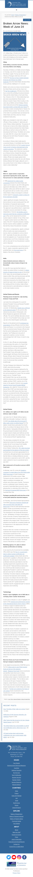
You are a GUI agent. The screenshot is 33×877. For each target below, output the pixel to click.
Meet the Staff (16, 832)
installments (13, 91)
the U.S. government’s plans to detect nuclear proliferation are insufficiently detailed (15, 554)
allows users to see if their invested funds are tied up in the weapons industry (15, 669)
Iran (17, 798)
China (11, 699)
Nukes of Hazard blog (25, 699)
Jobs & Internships (16, 839)
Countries (16, 768)
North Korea (16, 803)
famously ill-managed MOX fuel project (15, 490)
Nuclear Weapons (16, 782)
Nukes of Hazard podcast (16, 816)
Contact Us (16, 844)
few (9, 91)
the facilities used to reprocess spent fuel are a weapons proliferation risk (16, 214)
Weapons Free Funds (13, 671)
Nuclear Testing (16, 780)
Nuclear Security (16, 777)
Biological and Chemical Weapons (16, 765)
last (6, 91)
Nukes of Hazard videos (16, 819)
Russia (16, 805)
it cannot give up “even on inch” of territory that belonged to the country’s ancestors (16, 147)
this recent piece (18, 250)
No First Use (16, 772)
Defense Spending (16, 770)
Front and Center (16, 821)
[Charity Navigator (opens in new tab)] (11, 864)
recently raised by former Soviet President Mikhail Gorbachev (15, 385)
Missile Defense (16, 784)
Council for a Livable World (16, 846)
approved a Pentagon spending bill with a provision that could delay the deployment (15, 504)
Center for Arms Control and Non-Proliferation (16, 4)
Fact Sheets (16, 763)
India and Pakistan (17, 699)
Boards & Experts (16, 834)
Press (16, 837)
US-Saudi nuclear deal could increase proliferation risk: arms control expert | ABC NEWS (14, 735)
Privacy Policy (16, 873)
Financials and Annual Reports (17, 842)
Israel (16, 800)
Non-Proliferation (16, 775)
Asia (9, 699)
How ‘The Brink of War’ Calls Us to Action (14, 709)
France (16, 793)
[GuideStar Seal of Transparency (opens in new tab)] (21, 864)
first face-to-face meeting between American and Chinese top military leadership (16, 80)
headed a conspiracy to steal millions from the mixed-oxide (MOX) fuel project (16, 472)
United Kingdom (16, 807)
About (16, 830)
